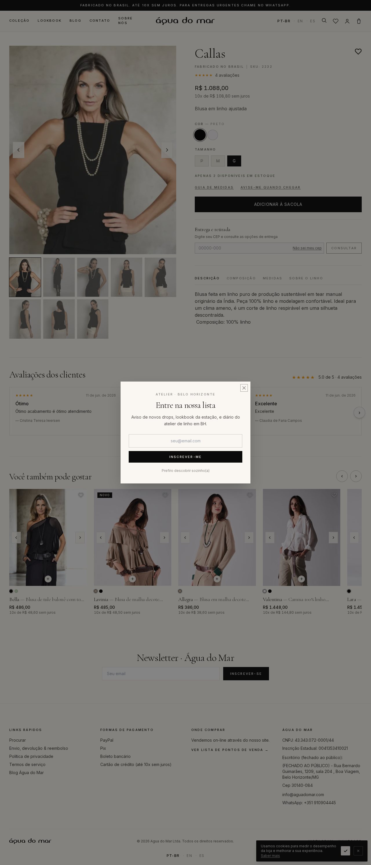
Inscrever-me (185, 457)
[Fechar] (244, 388)
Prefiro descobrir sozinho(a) (186, 470)
